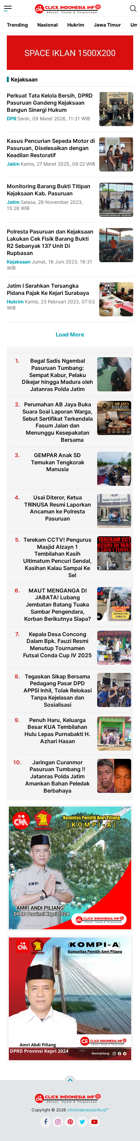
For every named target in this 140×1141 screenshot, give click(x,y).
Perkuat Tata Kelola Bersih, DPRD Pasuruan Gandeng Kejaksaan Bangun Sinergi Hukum (50, 102)
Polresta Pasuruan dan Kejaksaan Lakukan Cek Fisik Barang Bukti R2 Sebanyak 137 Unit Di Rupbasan (50, 242)
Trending (17, 25)
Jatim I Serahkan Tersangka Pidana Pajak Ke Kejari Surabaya (48, 289)
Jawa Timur (107, 25)
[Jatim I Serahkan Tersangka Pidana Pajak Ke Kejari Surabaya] (116, 299)
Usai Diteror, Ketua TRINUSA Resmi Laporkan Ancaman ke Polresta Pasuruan (57, 508)
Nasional (47, 25)
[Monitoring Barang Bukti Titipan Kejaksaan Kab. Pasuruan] (116, 199)
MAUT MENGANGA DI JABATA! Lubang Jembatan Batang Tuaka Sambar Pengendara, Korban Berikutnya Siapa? (57, 604)
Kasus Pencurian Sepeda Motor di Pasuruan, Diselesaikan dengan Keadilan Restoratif (51, 148)
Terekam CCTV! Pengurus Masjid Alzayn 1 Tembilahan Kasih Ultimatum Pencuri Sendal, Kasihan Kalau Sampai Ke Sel (57, 557)
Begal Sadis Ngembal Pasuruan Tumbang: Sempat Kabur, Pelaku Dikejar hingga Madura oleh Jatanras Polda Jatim (57, 374)
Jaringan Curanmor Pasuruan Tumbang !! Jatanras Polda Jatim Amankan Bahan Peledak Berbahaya (57, 776)
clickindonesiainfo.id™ (87, 1109)
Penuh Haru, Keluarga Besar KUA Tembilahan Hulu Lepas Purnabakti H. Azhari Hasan (57, 731)
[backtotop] (70, 1081)
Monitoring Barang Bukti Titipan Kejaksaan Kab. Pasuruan (48, 190)
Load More (70, 334)
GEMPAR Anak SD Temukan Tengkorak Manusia (57, 462)
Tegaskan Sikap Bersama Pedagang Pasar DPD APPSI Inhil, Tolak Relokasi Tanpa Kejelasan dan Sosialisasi (57, 690)
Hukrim (75, 25)
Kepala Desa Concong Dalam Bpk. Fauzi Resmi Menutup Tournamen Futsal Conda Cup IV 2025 (57, 645)
